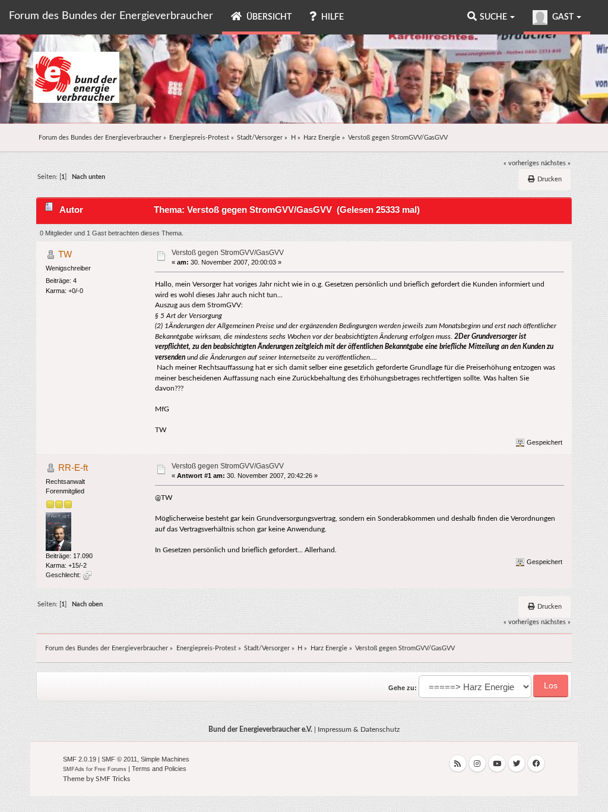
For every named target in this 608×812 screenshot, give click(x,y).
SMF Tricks (113, 778)
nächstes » (556, 163)
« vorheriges (521, 163)
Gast (562, 17)
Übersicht (268, 17)
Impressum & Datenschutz (359, 729)
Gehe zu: (402, 687)
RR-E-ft (73, 467)
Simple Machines (165, 759)
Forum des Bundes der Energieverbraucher (111, 16)
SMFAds (73, 769)
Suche (494, 17)
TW (65, 254)
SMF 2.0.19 (79, 759)
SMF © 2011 (119, 759)
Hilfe (331, 17)
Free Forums (110, 769)
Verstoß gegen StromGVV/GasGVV (228, 252)
